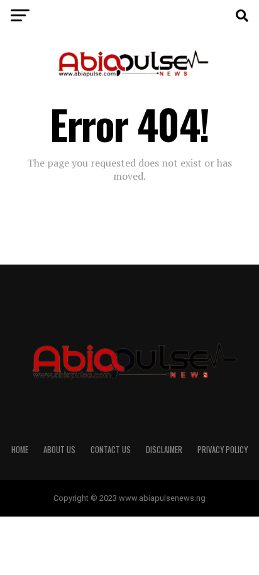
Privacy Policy (222, 450)
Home (19, 450)
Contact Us (111, 450)
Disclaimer (164, 450)
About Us (59, 450)
